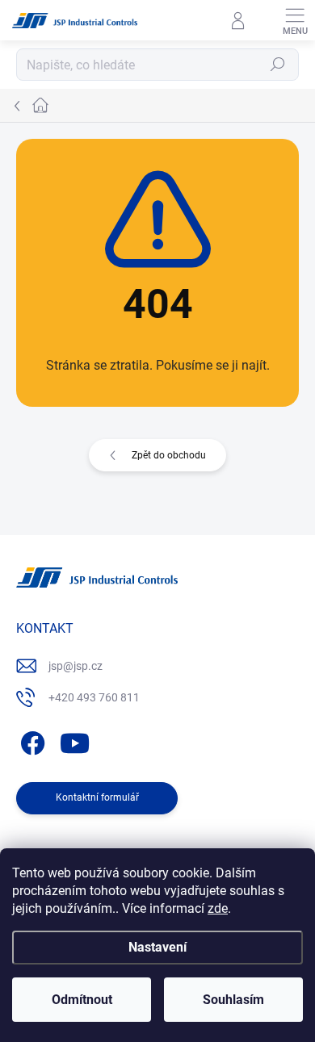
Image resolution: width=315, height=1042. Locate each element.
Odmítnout (82, 999)
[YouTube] (75, 740)
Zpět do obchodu (169, 455)
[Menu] (295, 20)
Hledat (277, 64)
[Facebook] (30, 740)
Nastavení (157, 947)
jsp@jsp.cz (75, 665)
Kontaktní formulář (97, 797)
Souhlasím (233, 999)
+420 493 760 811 (94, 697)
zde (218, 908)
